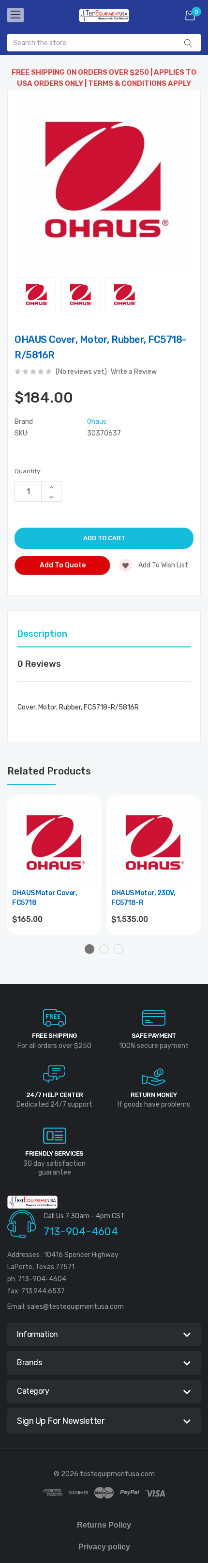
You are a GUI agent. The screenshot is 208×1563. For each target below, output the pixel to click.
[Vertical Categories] (15, 15)
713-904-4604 (81, 1231)
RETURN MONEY (154, 1094)
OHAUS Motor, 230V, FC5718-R (143, 898)
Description (42, 633)
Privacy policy (104, 1547)
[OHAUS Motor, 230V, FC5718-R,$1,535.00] (153, 842)
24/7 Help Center (54, 1094)
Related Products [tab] (49, 771)
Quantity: (28, 471)
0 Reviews (39, 664)
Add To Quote (63, 565)
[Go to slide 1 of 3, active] (89, 949)
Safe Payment (154, 1035)
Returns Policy (104, 1525)
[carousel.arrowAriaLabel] (54, 1018)
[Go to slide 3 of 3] (118, 949)
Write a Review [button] (134, 372)
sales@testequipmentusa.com (75, 1307)
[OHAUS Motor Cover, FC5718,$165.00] (54, 842)
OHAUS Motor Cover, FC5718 (44, 898)
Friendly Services (54, 1153)
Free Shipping (54, 1035)
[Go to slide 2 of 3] (104, 949)
